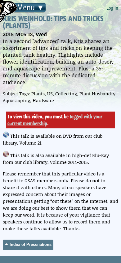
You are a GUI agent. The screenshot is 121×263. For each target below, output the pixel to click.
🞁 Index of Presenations (28, 244)
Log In (112, 8)
